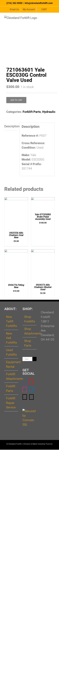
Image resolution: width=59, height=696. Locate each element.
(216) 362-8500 (14, 3)
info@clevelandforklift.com (39, 3)
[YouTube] (31, 382)
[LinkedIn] (31, 389)
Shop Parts (27, 343)
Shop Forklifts (29, 319)
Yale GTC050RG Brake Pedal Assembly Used (43, 216)
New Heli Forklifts (11, 338)
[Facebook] (24, 382)
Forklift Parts (32, 112)
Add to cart (16, 100)
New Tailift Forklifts (11, 321)
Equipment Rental (11, 364)
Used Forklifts (11, 352)
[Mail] (24, 397)
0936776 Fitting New (16, 286)
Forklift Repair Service (11, 403)
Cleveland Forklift (15, 444)
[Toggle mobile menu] (53, 18)
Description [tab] (10, 126)
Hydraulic (48, 112)
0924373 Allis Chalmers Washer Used (43, 287)
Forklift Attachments (11, 376)
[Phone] (31, 397)
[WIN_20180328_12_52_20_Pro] (29, 51)
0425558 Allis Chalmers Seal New (16, 235)
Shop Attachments (29, 331)
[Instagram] (24, 389)
